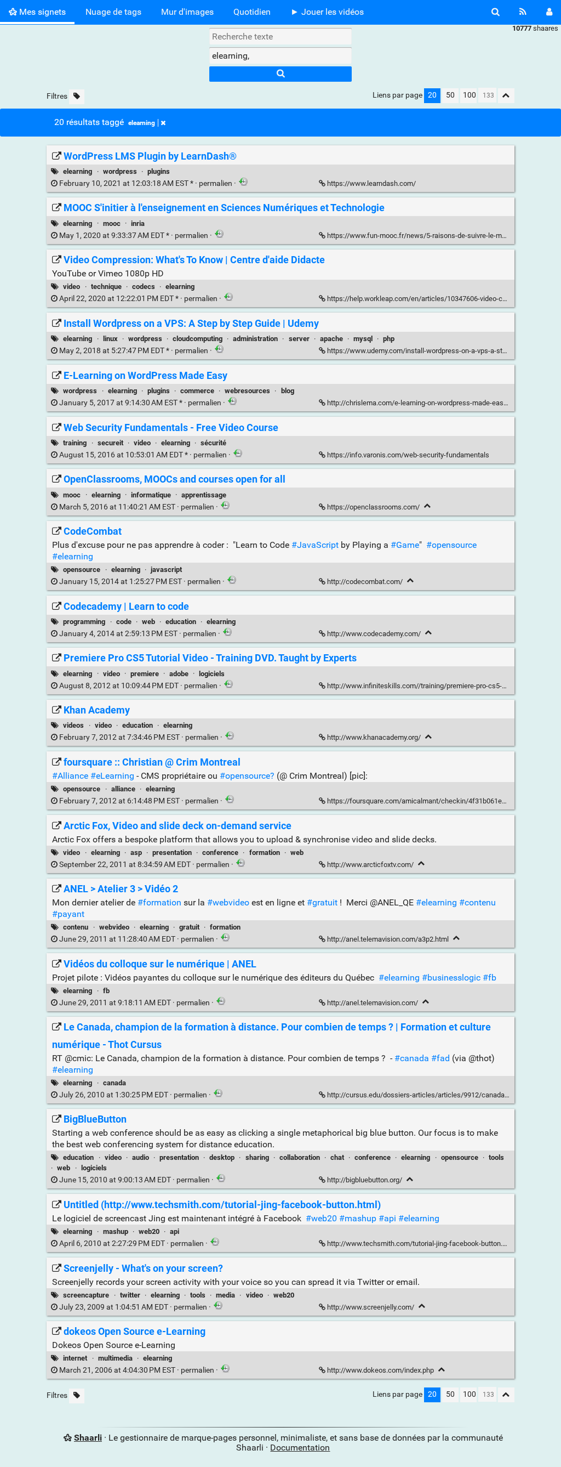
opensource (81, 569)
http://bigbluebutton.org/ (364, 1180)
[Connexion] (549, 12)
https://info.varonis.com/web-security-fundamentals (408, 455)
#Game (405, 545)
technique (106, 286)
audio (140, 1157)
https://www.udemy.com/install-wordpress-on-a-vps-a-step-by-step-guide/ (442, 351)
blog (287, 391)
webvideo (114, 927)
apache (331, 339)
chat (337, 1157)
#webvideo (228, 902)
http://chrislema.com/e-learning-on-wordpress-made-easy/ (418, 403)
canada (114, 1083)
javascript (166, 569)
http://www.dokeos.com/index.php (380, 1370)
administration (255, 339)
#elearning (72, 556)
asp (136, 852)
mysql (363, 339)
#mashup (357, 1218)
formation (264, 852)
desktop (221, 1157)
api (174, 1231)
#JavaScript (315, 545)
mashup (115, 1231)
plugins (158, 171)
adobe (178, 674)
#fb (489, 977)
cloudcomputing (197, 339)
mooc (112, 223)
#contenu (477, 902)
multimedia (115, 1358)
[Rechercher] (495, 12)
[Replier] (427, 505)
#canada (411, 1058)
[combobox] (280, 55)
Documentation (300, 1447)
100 (469, 95)
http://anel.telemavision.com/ (372, 1003)
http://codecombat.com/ (364, 581)
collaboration (299, 1157)
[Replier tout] (506, 95)
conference (220, 852)
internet (75, 1358)
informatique (151, 495)
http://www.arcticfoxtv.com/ (370, 864)
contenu (75, 927)
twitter (130, 1295)
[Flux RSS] (523, 12)
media (225, 1295)
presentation (172, 852)
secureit (110, 443)
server (299, 339)
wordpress (120, 171)
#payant (68, 914)
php (388, 339)
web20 (149, 1231)
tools (496, 1157)
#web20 (321, 1218)
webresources (247, 391)
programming (84, 622)
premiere (144, 674)
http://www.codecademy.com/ (373, 634)
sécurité (213, 443)
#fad (440, 1058)
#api (387, 1218)
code (123, 622)
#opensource (451, 545)
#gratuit (322, 902)
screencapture (86, 1295)
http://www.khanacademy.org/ (373, 737)
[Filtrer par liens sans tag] (76, 96)
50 (450, 95)
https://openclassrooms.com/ (373, 507)
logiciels (212, 674)
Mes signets (41, 12)
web (148, 622)
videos (73, 725)
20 (432, 95)
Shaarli (88, 1437)
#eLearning (112, 776)
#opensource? (247, 776)
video (71, 286)
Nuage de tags (113, 12)
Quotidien (252, 12)
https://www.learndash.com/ (371, 183)
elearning (141, 123)
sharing (257, 1157)
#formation (159, 902)
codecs (143, 286)
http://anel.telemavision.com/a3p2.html (387, 939)
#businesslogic (451, 977)
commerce (197, 391)
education (180, 622)
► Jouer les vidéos (327, 12)
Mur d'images (187, 12)
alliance (123, 789)
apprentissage (203, 495)
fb (106, 991)
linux (110, 339)
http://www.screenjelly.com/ (370, 1307)
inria (138, 223)
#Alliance (70, 776)
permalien (146, 183)
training (75, 443)
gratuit (189, 927)
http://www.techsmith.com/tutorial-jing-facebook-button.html (421, 1243)
